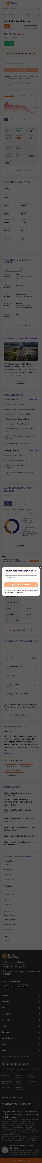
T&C (23, 590)
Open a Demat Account (21, 585)
